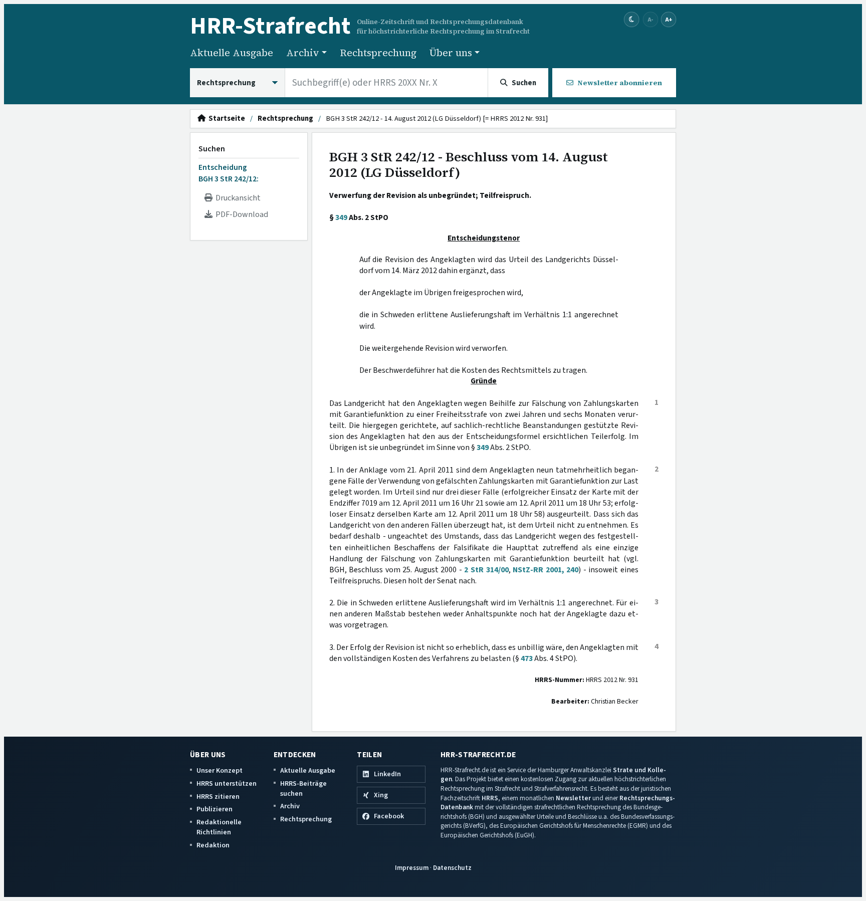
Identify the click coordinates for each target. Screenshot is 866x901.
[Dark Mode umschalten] (631, 20)
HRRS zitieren (218, 796)
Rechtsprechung (378, 52)
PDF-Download (240, 214)
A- (650, 19)
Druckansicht (236, 197)
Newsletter (573, 798)
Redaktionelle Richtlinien (219, 827)
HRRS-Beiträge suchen (303, 788)
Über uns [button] (450, 52)
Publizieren (214, 809)
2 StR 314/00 (486, 569)
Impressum (411, 867)
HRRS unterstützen (226, 783)
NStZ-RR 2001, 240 (545, 569)
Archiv (290, 806)
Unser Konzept (219, 770)
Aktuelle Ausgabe (231, 52)
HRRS (490, 798)
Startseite (225, 118)
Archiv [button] (302, 52)
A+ (668, 19)
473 (527, 658)
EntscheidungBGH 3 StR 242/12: (228, 173)
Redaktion (213, 845)
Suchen (211, 148)
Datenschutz (452, 867)
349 (341, 217)
